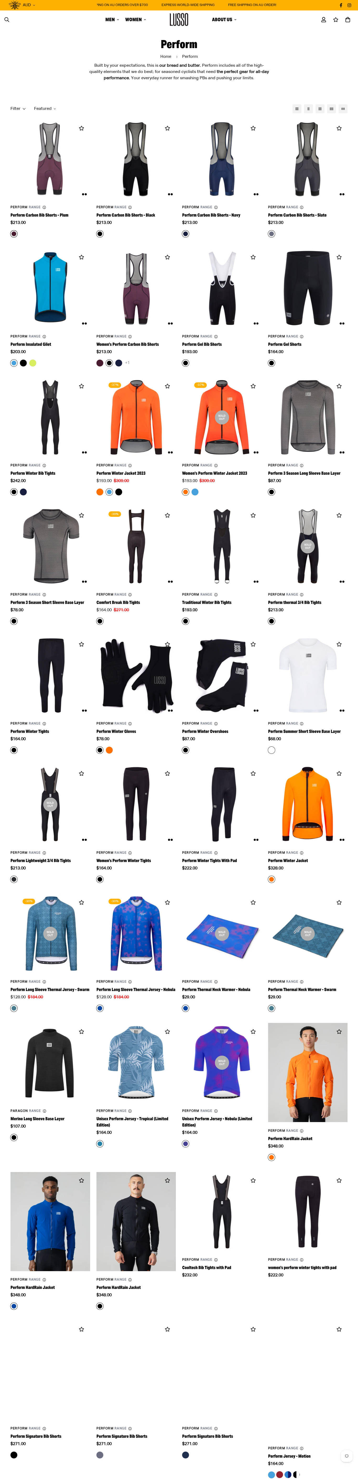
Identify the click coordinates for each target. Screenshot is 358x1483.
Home (165, 57)
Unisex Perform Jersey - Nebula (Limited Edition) (217, 1122)
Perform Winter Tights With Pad (209, 860)
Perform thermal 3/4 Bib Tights (294, 602)
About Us (222, 19)
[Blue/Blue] (288, 1474)
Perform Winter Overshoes (205, 731)
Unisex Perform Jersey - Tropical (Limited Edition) (132, 1122)
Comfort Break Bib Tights (118, 602)
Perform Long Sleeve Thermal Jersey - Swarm (49, 989)
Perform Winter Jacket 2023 (120, 473)
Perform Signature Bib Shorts (35, 1436)
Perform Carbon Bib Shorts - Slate (297, 215)
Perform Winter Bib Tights (32, 473)
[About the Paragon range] (44, 1111)
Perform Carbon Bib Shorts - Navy (211, 215)
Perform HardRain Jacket (290, 1138)
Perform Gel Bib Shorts (202, 344)
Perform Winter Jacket (288, 860)
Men (110, 19)
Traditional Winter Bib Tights (206, 602)
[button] (347, 20)
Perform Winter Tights (29, 731)
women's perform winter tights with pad (302, 1267)
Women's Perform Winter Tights (123, 860)
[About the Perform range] (44, 207)
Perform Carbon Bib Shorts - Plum (39, 215)
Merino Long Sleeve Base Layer (37, 1119)
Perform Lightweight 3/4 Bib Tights (40, 860)
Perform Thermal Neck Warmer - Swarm (302, 989)
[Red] (279, 1474)
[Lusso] (179, 19)
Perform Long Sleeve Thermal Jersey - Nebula (135, 989)
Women (133, 19)
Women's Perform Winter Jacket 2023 (214, 473)
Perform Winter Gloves (116, 731)
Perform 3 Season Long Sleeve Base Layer (304, 473)
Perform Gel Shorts (284, 344)
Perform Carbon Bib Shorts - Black (125, 215)
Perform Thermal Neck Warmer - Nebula (216, 989)
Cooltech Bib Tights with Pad (206, 1267)
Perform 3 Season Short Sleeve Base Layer (47, 602)
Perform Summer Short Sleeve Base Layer (304, 731)
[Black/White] (296, 1474)
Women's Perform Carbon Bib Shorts (127, 344)
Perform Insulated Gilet (30, 344)
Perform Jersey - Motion (289, 1456)
